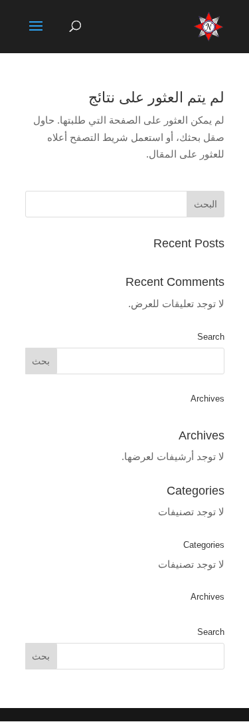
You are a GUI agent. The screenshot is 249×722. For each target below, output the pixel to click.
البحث (205, 204)
